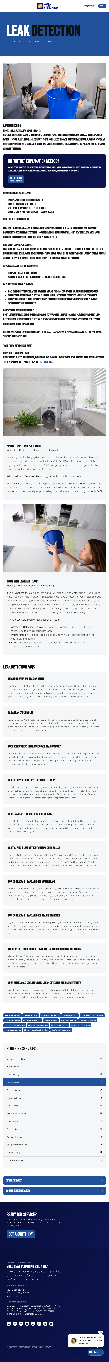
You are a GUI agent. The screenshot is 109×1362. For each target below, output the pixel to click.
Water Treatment (14, 1098)
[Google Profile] (9, 1324)
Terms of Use (12, 1347)
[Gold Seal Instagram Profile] (21, 1324)
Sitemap (48, 1347)
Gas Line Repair (13, 1090)
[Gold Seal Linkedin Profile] (45, 1324)
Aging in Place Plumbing (17, 1145)
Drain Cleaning (13, 1074)
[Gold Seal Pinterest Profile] (51, 1324)
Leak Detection (13, 1082)
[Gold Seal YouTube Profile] (27, 1324)
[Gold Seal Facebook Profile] (15, 1324)
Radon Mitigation (14, 1129)
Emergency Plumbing (16, 1059)
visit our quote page (18, 1222)
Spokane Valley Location (17, 1286)
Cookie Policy (37, 1347)
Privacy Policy (24, 1347)
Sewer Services (14, 1180)
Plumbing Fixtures (14, 1137)
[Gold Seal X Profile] (33, 1324)
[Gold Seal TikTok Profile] (39, 1324)
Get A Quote (16, 179)
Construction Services (18, 1191)
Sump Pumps (12, 1106)
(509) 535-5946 (89, 6)
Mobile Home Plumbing (16, 1113)
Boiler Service (12, 1121)
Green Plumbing (13, 1152)
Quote (102, 6)
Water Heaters (13, 1066)
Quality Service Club (15, 1160)
